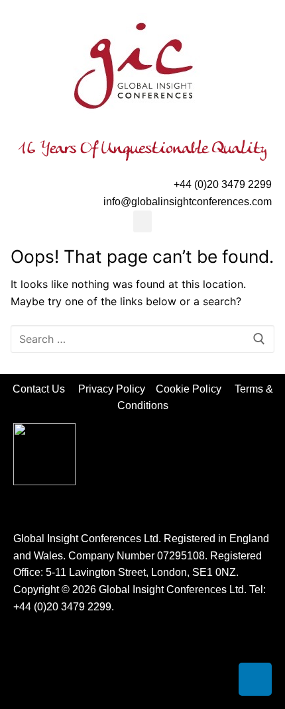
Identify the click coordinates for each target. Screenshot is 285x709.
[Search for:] (142, 339)
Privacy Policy (113, 389)
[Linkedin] (255, 679)
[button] (142, 221)
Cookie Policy (194, 389)
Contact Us (45, 389)
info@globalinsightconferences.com (187, 201)
